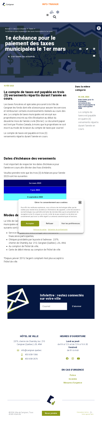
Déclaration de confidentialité (58, 229)
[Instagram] (72, 358)
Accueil (8, 29)
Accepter (30, 223)
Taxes (31, 29)
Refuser (49, 223)
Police (73, 375)
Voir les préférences (70, 223)
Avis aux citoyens (19, 29)
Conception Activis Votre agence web (85, 413)
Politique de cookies (40, 229)
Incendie (73, 379)
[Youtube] (78, 358)
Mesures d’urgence (73, 383)
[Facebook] (67, 358)
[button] (80, 202)
